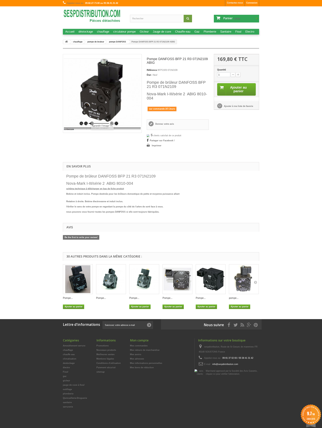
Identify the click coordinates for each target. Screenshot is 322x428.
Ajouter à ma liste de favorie (238, 106)
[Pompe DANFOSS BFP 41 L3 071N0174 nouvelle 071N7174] (177, 279)
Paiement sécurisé (106, 367)
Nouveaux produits (106, 350)
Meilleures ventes (105, 354)
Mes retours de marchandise (144, 350)
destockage (69, 363)
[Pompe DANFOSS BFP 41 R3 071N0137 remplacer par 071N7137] (211, 279)
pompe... (233, 297)
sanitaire (67, 402)
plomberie (68, 393)
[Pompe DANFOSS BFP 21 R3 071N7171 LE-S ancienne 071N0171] (78, 279)
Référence (152, 70)
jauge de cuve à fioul (74, 385)
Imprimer (156, 145)
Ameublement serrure (74, 345)
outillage (67, 389)
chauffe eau (69, 354)
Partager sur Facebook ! (162, 140)
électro (66, 367)
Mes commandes (139, 345)
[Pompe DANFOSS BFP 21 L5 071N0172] (111, 279)
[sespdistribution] (94, 17)
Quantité (221, 69)
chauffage (68, 350)
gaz (65, 376)
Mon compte (139, 340)
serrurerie (68, 407)
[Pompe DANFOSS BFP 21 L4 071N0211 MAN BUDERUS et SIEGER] (144, 279)
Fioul (65, 372)
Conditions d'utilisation (108, 363)
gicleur (66, 380)
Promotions (102, 345)
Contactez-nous (235, 3)
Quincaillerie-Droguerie (75, 398)
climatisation (69, 359)
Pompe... (68, 297)
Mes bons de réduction (142, 367)
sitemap (100, 372)
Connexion (251, 3)
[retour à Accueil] (66, 42)
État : (149, 75)
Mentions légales (105, 359)
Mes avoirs (135, 354)
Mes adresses (137, 359)
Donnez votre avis (164, 124)
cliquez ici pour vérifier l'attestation (222, 374)
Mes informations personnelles (146, 363)
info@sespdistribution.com (225, 364)
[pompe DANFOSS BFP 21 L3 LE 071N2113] (244, 279)
